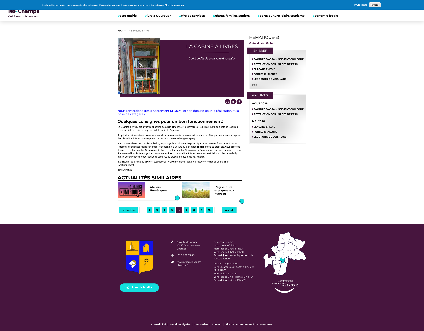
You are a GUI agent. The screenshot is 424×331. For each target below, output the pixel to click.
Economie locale (325, 16)
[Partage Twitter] (233, 101)
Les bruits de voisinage (270, 79)
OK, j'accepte (360, 4)
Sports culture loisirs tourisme (281, 16)
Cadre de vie (257, 43)
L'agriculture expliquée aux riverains (224, 190)
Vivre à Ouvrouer (158, 16)
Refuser (375, 4)
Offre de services (192, 16)
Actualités (123, 30)
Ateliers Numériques (158, 189)
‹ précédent (128, 210)
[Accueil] (19, 10)
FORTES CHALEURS (265, 74)
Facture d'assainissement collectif (279, 59)
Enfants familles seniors (231, 16)
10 (209, 210)
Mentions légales (180, 324)
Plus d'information (174, 5)
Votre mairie (127, 16)
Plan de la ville (142, 287)
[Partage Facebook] (239, 101)
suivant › (229, 210)
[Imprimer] (227, 101)
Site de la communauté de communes (249, 324)
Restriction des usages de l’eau (276, 64)
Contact (217, 324)
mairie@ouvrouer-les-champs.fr (189, 263)
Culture (270, 43)
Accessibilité (158, 324)
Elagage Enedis (264, 69)
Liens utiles (201, 324)
